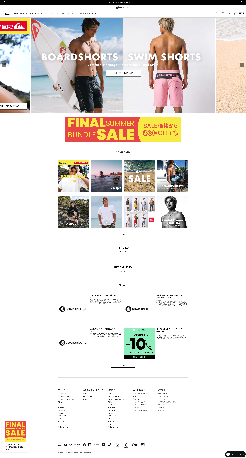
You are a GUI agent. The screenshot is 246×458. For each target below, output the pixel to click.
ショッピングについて (140, 394)
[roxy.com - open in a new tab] (70, 444)
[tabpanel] (123, 65)
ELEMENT (61, 408)
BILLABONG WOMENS (66, 399)
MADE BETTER (92, 14)
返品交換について (139, 399)
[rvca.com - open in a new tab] (77, 444)
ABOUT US (82, 14)
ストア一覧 (161, 399)
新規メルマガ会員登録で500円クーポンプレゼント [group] (123, 2)
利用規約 (161, 408)
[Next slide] (242, 2)
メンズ (22, 14)
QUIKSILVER (62, 394)
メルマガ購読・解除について (142, 410)
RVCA (60, 405)
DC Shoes (61, 410)
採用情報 (161, 410)
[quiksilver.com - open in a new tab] (59, 444)
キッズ (37, 14)
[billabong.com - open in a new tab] (65, 444)
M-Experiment (63, 427)
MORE (123, 235)
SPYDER (61, 424)
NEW (16, 14)
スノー (52, 14)
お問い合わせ (162, 394)
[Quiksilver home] (7, 13)
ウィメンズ (29, 14)
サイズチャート (163, 396)
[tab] (109, 110)
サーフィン (44, 14)
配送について (137, 396)
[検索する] (217, 14)
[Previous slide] (4, 2)
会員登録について (139, 402)
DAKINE (61, 413)
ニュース (75, 14)
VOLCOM (61, 421)
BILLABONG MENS (64, 396)
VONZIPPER (62, 416)
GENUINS (61, 419)
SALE (58, 14)
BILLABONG (87, 396)
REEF (60, 430)
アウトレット (66, 14)
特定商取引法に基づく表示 (167, 402)
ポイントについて (139, 408)
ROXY (60, 402)
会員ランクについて (139, 405)
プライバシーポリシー (165, 405)
